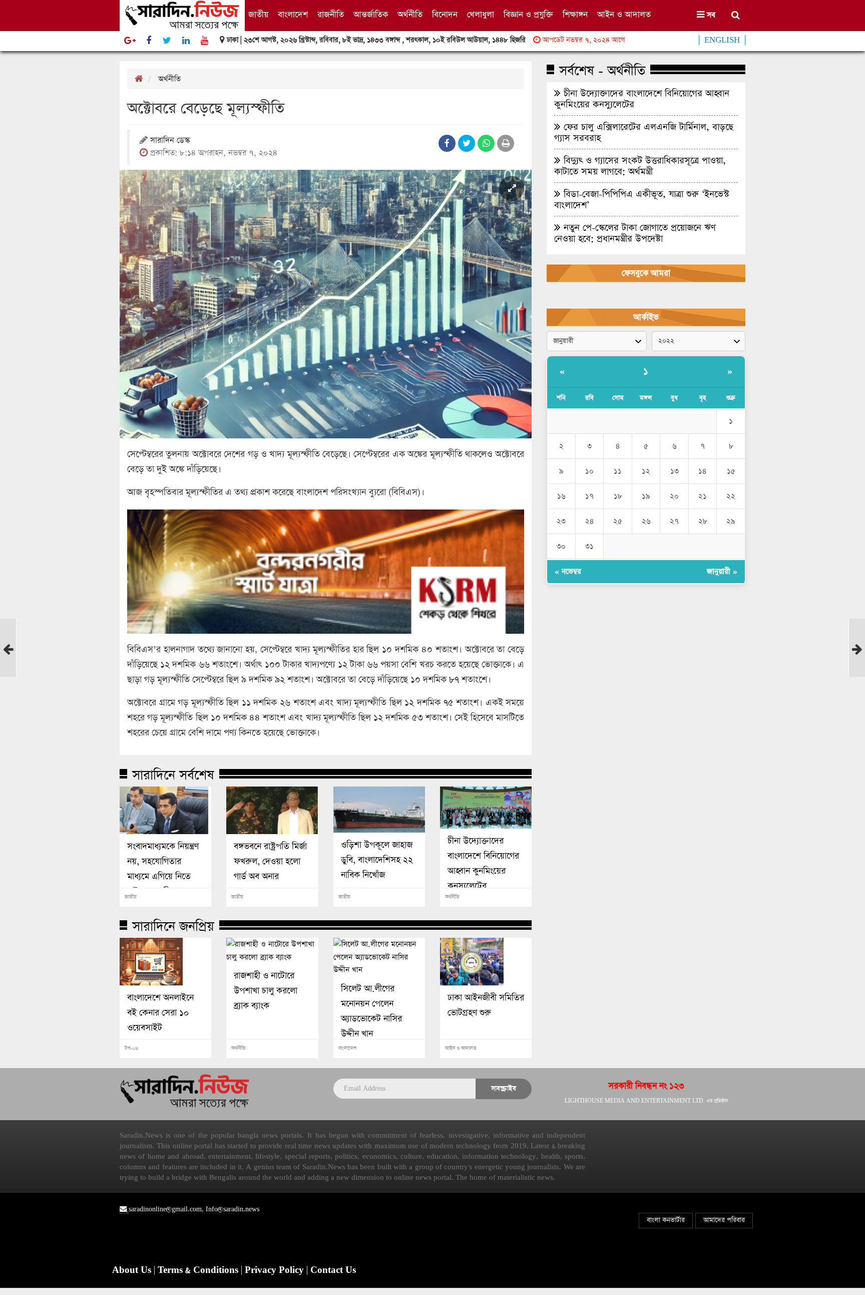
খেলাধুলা (480, 15)
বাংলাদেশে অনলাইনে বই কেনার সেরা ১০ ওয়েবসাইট (160, 1013)
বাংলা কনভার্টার (666, 1220)
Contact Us (333, 1270)
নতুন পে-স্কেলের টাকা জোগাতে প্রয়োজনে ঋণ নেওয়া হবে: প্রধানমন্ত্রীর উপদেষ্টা (635, 232)
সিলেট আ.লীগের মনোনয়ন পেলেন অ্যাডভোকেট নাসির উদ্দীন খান (371, 1011)
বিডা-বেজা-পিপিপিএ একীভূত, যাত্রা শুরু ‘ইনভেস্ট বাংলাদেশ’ (641, 199)
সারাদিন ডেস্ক (170, 141)
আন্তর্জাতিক (370, 15)
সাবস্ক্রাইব (503, 1088)
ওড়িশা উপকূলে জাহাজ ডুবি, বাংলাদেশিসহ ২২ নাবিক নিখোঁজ (377, 860)
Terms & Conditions (199, 1270)
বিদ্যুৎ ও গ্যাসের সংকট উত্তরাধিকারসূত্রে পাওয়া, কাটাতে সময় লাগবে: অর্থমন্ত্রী (640, 165)
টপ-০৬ (131, 1048)
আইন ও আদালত (624, 15)
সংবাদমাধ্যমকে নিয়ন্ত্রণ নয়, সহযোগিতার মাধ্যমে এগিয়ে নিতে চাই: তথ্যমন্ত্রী (163, 869)
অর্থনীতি (409, 15)
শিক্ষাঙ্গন (575, 15)
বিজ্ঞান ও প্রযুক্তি (528, 15)
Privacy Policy (275, 1270)
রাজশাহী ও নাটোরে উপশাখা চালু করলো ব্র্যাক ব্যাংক (265, 991)
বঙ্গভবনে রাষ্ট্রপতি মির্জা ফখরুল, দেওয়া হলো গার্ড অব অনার (270, 862)
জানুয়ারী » (722, 571)
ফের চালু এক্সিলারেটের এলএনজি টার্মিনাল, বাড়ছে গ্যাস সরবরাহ (643, 132)
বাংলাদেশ (293, 15)
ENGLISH (722, 40)
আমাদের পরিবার (724, 1220)
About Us (133, 1270)
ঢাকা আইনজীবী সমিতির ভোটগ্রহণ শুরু (486, 1005)
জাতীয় (258, 15)
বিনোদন (445, 15)
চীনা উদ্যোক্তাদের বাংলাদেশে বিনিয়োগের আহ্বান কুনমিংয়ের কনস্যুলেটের (483, 863)
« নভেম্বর (568, 571)
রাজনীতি (330, 15)
